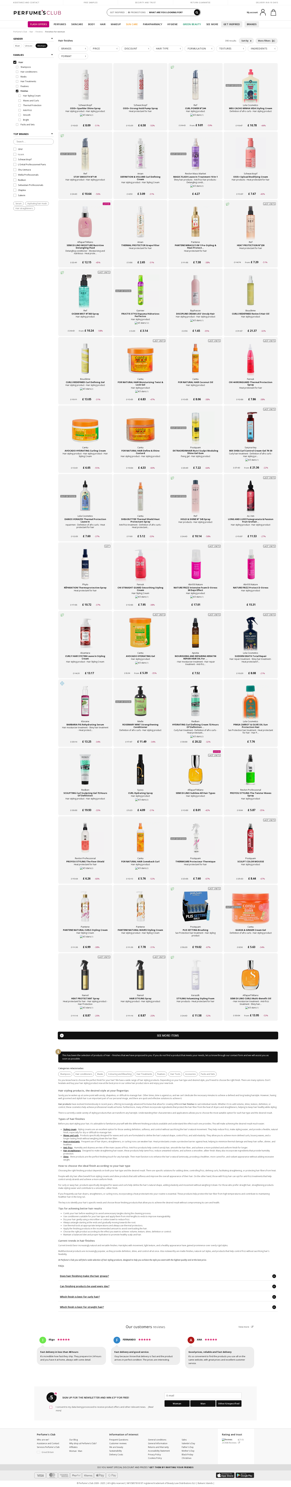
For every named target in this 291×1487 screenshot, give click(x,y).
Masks (100, 1074)
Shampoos (65, 1074)
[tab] (73, 49)
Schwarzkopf (24, 159)
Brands (252, 24)
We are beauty (116, 1447)
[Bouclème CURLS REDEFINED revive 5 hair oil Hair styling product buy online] (250, 324)
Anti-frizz (68, 1147)
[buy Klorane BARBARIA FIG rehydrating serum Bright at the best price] (85, 704)
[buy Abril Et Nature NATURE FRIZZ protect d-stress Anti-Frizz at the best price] (251, 567)
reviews (145, 1326)
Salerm (21, 195)
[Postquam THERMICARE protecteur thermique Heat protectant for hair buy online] (195, 872)
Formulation (197, 48)
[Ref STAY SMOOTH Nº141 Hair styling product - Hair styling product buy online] (85, 187)
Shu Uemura (24, 169)
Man (17, 45)
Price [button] (96, 48)
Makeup (116, 24)
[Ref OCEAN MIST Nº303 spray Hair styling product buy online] (85, 324)
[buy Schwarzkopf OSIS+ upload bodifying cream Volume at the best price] (251, 156)
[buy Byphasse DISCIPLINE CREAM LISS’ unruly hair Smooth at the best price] (195, 293)
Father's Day (187, 1447)
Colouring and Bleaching (120, 1074)
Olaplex (22, 190)
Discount (130, 48)
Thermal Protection (32, 105)
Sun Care (132, 24)
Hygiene (172, 24)
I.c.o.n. (21, 154)
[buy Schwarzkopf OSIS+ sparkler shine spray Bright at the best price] (85, 88)
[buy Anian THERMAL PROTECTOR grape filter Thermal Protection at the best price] (140, 225)
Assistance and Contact (26, 2)
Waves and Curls (31, 100)
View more (244, 1326)
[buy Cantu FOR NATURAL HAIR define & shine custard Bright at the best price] (140, 430)
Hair (103, 24)
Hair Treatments (144, 1074)
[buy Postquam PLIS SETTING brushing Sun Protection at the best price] (195, 910)
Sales (184, 1439)
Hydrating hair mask (37, 203)
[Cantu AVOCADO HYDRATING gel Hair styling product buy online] (140, 666)
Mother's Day (188, 1450)
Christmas (186, 1458)
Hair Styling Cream (32, 95)
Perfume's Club (20, 31)
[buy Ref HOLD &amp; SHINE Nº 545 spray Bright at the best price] (195, 499)
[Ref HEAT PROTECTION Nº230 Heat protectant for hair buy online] (250, 256)
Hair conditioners (83, 1074)
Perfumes (60, 24)
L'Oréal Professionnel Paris (32, 164)
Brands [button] (66, 48)
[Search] (197, 12)
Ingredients (259, 48)
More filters (264, 40)
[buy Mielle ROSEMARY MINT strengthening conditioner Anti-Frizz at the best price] (140, 704)
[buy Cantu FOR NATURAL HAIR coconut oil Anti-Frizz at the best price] (195, 362)
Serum (18, 203)
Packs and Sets (208, 1074)
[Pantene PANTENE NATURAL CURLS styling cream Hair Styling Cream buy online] (85, 940)
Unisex (29, 45)
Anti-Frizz (27, 110)
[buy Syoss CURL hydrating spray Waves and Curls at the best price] (140, 773)
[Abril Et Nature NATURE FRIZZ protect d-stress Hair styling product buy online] (250, 598)
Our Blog (73, 1439)
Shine (66, 1156)
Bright (26, 119)
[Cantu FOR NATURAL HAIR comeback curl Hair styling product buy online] (140, 872)
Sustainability (115, 1450)
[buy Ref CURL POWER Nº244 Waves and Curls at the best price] (195, 88)
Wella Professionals (28, 174)
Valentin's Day (188, 1443)
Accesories (190, 1074)
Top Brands (21, 134)
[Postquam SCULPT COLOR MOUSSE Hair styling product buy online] (250, 872)
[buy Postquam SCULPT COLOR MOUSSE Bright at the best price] (251, 841)
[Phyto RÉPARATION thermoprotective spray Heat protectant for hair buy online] (85, 598)
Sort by (245, 40)
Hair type (162, 48)
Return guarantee (200, 2)
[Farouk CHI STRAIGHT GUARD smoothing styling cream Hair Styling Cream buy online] (140, 598)
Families (18, 54)
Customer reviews (117, 1443)
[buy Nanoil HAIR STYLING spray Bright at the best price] (140, 978)
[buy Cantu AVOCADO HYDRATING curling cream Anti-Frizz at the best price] (85, 430)
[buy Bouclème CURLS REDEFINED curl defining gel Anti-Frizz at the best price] (85, 362)
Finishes (39, 31)
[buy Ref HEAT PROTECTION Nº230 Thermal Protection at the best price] (251, 225)
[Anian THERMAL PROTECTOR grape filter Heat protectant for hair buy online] (140, 256)
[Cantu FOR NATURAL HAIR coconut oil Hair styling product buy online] (195, 392)
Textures (225, 48)
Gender (18, 38)
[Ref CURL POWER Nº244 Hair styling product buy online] (195, 119)
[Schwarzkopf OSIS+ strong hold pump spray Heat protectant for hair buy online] (140, 119)
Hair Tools (175, 1074)
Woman (41, 45)
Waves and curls (71, 1135)
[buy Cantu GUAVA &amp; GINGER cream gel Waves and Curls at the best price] (251, 910)
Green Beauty (192, 24)
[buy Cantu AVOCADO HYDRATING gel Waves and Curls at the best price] (140, 636)
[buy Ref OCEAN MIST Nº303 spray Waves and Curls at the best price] (85, 293)
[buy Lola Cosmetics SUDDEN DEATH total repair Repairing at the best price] (251, 636)
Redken (22, 179)
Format (66, 56)
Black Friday (187, 1454)
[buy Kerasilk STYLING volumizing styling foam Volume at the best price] (195, 978)
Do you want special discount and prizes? (145, 1467)
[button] (50, 1452)
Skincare (77, 24)
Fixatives (161, 1074)
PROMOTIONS (138, 12)
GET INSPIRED (117, 12)
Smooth (26, 115)
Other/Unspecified (229, 1403)
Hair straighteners (24, 208)
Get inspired (231, 24)
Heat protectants (71, 1141)
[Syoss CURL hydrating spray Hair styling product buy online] (140, 803)
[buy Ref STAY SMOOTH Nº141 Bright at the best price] (85, 156)
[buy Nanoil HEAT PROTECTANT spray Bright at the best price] (85, 978)
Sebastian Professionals (30, 185)
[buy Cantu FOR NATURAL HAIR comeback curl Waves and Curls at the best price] (140, 841)
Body (91, 24)
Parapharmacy (152, 24)
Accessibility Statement (159, 1450)
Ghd (20, 149)
